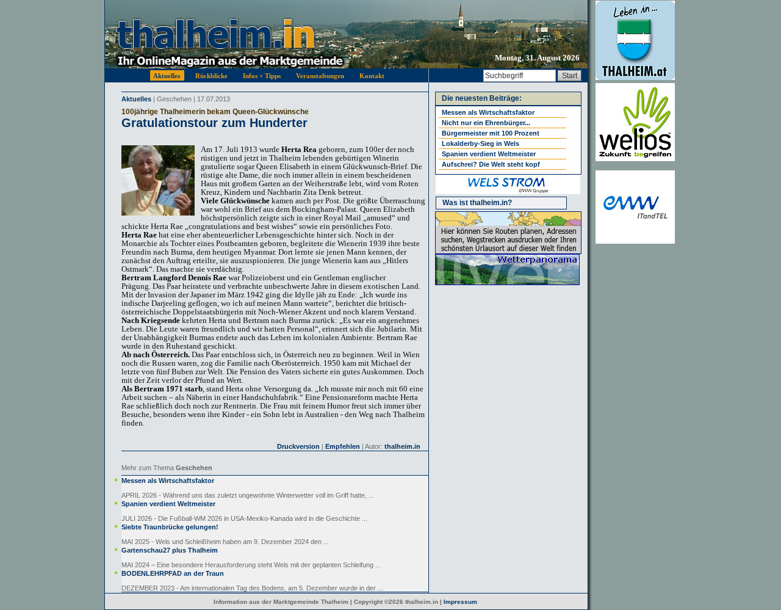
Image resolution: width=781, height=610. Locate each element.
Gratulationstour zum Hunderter (214, 122)
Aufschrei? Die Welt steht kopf (491, 164)
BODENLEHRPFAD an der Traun (172, 573)
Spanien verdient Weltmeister (168, 503)
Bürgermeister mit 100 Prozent (490, 133)
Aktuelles (136, 99)
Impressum (460, 601)
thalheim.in (402, 446)
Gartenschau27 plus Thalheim (169, 550)
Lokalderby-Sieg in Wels (480, 143)
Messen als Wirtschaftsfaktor (167, 480)
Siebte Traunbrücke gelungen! (169, 527)
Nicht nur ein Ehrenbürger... (486, 122)
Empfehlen (342, 446)
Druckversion (298, 446)
